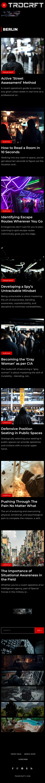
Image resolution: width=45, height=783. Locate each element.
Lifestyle (7, 423)
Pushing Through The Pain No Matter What (19, 504)
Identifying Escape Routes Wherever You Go (22, 219)
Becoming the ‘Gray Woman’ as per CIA (17, 361)
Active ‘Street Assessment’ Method (18, 80)
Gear (22, 693)
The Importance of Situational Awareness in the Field (21, 575)
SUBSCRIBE (23, 759)
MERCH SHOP (29, 754)
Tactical (23, 677)
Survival (6, 142)
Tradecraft (8, 72)
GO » (39, 630)
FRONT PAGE (16, 754)
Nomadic (23, 709)
